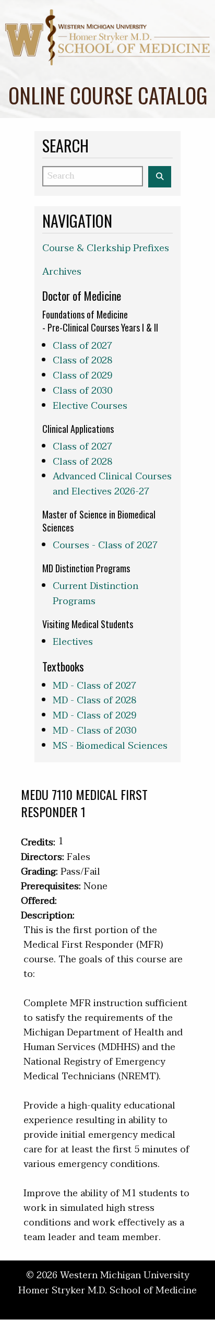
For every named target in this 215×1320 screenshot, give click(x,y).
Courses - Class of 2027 (105, 545)
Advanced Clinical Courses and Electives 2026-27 (112, 484)
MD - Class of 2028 (94, 700)
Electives (73, 642)
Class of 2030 (82, 391)
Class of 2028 (82, 360)
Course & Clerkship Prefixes (105, 248)
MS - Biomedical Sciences (110, 746)
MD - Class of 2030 (94, 731)
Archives (61, 272)
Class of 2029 (82, 376)
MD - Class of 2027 (94, 686)
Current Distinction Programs (95, 593)
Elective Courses (90, 406)
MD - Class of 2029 (94, 716)
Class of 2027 (82, 346)
